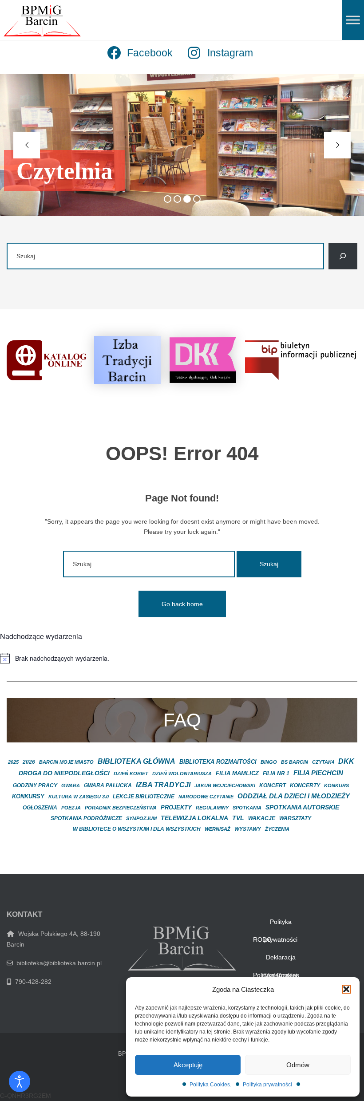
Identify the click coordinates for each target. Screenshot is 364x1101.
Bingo (269, 762)
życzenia (277, 829)
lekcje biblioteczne (143, 796)
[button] (346, 989)
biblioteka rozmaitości (218, 762)
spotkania (247, 807)
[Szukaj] (342, 256)
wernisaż (217, 829)
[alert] (182, 658)
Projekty (176, 807)
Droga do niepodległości (64, 773)
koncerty (305, 785)
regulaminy (212, 807)
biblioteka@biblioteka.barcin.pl (57, 963)
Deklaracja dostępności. (281, 960)
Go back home (182, 604)
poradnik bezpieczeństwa (121, 807)
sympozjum (141, 818)
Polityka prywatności (267, 1084)
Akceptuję (188, 1065)
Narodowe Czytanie (205, 796)
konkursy (28, 796)
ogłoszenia (40, 808)
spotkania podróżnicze (86, 818)
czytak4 (323, 762)
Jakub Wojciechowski (224, 785)
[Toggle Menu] (353, 20)
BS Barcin (294, 762)
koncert (272, 785)
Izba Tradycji (163, 785)
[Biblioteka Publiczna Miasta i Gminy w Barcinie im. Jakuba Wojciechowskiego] (42, 20)
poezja (71, 807)
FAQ (182, 720)
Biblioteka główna (136, 761)
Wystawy (247, 829)
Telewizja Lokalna (194, 817)
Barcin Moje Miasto (66, 762)
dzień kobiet (131, 773)
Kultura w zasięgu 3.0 (78, 796)
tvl (238, 817)
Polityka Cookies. (210, 1084)
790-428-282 (31, 981)
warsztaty (295, 818)
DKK (346, 761)
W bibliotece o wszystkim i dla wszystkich (137, 829)
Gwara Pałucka (108, 785)
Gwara (70, 785)
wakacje (261, 818)
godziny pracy (35, 785)
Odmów (297, 1065)
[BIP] (300, 359)
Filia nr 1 (276, 773)
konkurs (336, 785)
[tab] (167, 199)
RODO (262, 939)
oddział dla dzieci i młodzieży (293, 796)
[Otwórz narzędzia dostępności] (19, 1081)
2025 (13, 762)
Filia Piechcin (318, 773)
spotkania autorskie (302, 807)
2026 (29, 762)
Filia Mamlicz (237, 773)
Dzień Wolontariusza (182, 773)
